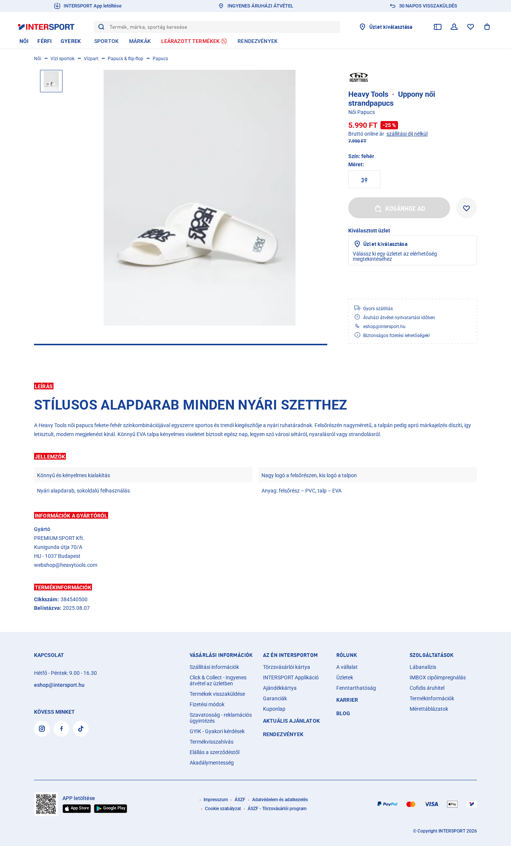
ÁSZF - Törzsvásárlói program (277, 808)
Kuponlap (274, 709)
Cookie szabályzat (223, 808)
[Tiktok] (81, 729)
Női (37, 58)
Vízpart (91, 58)
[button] (255, 386)
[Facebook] (61, 729)
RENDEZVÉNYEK (283, 734)
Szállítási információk (214, 667)
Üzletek (344, 677)
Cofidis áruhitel (427, 688)
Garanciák (275, 698)
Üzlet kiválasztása (385, 244)
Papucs (160, 58)
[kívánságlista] (470, 26)
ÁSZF (240, 799)
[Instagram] (42, 729)
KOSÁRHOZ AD (405, 208)
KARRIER (347, 700)
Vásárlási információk (221, 655)
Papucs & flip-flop (125, 58)
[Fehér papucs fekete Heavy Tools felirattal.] (199, 197)
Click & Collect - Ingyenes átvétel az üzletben (218, 680)
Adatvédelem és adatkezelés (280, 799)
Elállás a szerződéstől (214, 752)
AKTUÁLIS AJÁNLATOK (291, 721)
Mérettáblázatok (429, 709)
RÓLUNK (346, 655)
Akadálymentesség (212, 763)
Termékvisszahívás (211, 742)
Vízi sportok (62, 58)
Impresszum (216, 799)
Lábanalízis (423, 667)
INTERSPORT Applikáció (291, 677)
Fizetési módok (207, 704)
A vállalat (347, 667)
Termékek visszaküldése (217, 694)
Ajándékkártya (280, 688)
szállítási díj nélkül (407, 134)
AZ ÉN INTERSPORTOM (290, 655)
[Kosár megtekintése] (487, 26)
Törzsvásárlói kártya (286, 667)
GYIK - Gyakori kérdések (217, 731)
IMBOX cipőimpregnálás (438, 677)
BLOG (343, 713)
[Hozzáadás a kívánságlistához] (466, 207)
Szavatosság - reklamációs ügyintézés (221, 718)
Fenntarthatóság (356, 688)
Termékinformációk (432, 698)
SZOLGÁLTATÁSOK (431, 655)
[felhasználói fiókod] (454, 26)
